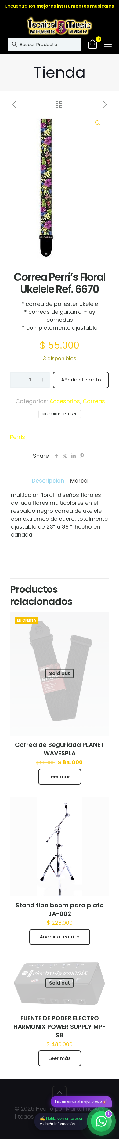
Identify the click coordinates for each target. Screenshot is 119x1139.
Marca (79, 480)
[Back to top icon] (59, 1093)
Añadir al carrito (81, 379)
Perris (17, 437)
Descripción (48, 480)
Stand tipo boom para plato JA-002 (60, 909)
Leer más (60, 776)
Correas (94, 401)
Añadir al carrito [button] (60, 936)
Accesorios (64, 401)
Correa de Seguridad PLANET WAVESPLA (59, 749)
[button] (98, 123)
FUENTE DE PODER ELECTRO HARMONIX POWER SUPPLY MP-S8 (59, 1027)
